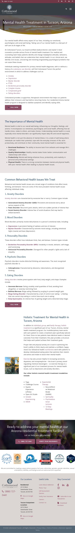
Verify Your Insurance (46, 496)
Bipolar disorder (14, 81)
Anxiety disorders (11, 198)
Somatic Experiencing (30, 398)
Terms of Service (52, 528)
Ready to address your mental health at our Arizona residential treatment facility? (37, 429)
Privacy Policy (41, 528)
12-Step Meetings (49, 408)
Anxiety (11, 76)
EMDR (28, 402)
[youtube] (69, 1)
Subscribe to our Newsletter (64, 497)
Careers (41, 499)
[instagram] (72, 1)
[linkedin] (61, 1)
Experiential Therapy (46, 383)
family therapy (55, 325)
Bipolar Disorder (14, 229)
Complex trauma (14, 88)
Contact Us (42, 503)
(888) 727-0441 (8, 2)
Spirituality (49, 397)
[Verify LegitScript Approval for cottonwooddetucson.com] (71, 458)
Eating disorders (14, 93)
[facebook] (58, 1)
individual (37, 325)
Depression (12, 78)
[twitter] (65, 1)
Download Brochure (62, 504)
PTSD (10, 83)
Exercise (27, 359)
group (44, 325)
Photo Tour (42, 488)
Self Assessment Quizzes (44, 492)
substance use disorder (22, 69)
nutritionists (49, 350)
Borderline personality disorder (19, 86)
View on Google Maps (27, 497)
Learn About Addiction (46, 485)
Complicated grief (14, 91)
